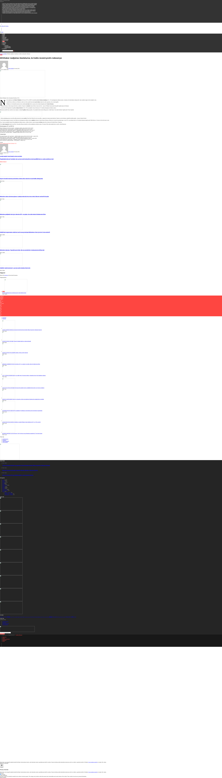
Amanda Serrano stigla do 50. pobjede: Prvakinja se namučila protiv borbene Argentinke (18, 5)
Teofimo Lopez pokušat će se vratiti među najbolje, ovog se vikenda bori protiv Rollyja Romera (19, 12)
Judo (3, 36)
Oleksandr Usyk (56, 616)
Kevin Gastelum (3, 143)
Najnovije (4, 318)
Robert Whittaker (11, 143)
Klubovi (4, 48)
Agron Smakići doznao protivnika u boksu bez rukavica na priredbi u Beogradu (21, 178)
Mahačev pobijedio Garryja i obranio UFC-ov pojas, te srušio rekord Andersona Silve (23, 214)
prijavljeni (6, 275)
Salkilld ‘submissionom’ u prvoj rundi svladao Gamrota (15, 268)
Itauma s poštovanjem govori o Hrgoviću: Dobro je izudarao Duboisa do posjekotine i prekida (19, 4)
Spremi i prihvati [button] (3, 777)
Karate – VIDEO (8, 492)
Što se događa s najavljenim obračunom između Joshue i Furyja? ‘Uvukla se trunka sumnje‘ (19, 9)
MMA (3, 41)
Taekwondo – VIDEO (9, 494)
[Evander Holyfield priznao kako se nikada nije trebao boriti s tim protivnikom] (11, 613)
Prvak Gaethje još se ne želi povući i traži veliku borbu (14, 293)
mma (7, 143)
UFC (16, 143)
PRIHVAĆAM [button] (3, 763)
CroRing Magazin (19, 635)
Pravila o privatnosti (6, 639)
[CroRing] (4, 26)
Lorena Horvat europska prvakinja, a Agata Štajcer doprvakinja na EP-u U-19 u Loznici (18, 6)
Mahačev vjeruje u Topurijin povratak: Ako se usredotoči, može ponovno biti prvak (22, 250)
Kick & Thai (5, 40)
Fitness (4, 42)
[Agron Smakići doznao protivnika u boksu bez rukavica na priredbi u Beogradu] (11, 176)
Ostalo (4, 43)
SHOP (3, 641)
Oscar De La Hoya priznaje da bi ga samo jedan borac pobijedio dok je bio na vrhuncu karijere (19, 3)
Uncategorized (5, 490)
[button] (22, 83)
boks (8, 617)
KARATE (6, 45)
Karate (4, 38)
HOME (3, 34)
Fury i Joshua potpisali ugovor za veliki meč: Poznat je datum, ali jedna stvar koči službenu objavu (24, 375)
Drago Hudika (11, 68)
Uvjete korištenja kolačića (92, 762)
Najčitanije (4, 317)
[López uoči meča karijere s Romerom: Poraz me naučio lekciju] (11, 574)
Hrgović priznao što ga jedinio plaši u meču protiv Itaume (15, 352)
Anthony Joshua (3, 616)
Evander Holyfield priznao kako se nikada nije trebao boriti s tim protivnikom (16, 11)
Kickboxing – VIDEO (9, 493)
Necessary (3, 774)
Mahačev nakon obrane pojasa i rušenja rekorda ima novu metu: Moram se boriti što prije (24, 196)
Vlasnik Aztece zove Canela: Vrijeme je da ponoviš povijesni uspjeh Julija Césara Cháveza (18, 10)
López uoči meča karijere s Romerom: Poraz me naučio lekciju (13, 8)
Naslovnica (2, 53)
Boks (3, 35)
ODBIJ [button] (7, 763)
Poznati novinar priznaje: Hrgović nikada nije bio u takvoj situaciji (16, 341)
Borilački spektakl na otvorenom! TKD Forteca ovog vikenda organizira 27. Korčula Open (18, 7)
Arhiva (3, 638)
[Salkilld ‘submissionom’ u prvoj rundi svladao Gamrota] (11, 265)
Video (3, 44)
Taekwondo (5, 39)
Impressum (4, 640)
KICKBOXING (8, 46)
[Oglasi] (1, 32)
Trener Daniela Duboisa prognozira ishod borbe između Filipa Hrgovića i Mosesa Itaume (22, 330)
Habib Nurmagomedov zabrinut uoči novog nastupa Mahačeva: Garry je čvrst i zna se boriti (25, 232)
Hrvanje (4, 37)
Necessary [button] (2, 773)
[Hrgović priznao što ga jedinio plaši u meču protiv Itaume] (8, 351)
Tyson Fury (68, 616)
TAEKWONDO (8, 47)
